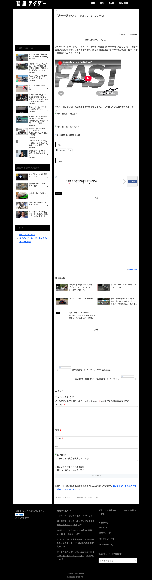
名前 (58, 430)
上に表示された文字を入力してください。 (73, 458)
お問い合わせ (79, 573)
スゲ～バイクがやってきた (68, 515)
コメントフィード (107, 539)
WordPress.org (106, 544)
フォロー (133, 181)
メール (59, 438)
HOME (70, 573)
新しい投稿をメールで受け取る (70, 470)
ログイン (103, 527)
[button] (135, 560)
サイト (58, 447)
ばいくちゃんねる (27, 235)
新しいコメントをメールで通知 (70, 467)
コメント (60, 404)
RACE (59, 193)
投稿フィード (105, 533)
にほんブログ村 (22, 518)
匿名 (75, 525)
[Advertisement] (96, 23)
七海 (59, 546)
